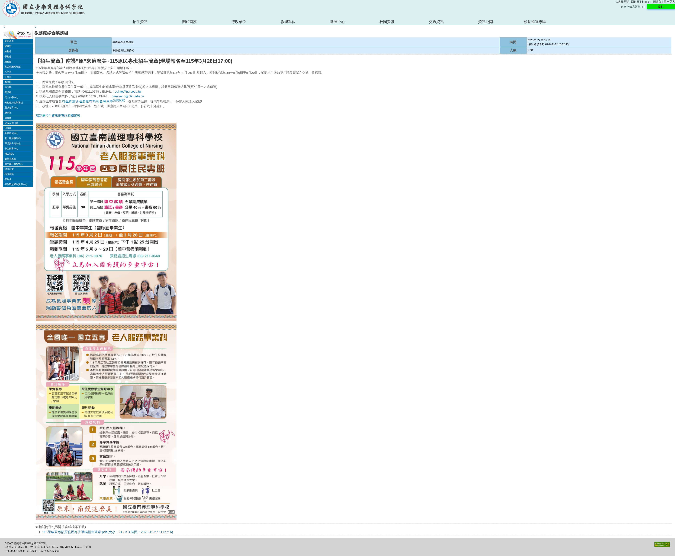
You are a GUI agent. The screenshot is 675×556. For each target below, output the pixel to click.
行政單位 (238, 22)
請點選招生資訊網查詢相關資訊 (58, 115)
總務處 (8, 61)
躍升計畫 (9, 169)
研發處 (8, 128)
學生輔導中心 (11, 148)
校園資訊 (387, 22)
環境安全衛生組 (13, 143)
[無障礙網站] (662, 546)
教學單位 (288, 22)
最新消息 (9, 41)
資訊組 (8, 92)
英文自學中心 (11, 97)
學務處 (8, 56)
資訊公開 (485, 22)
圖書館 (657, 1)
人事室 (8, 71)
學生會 (8, 179)
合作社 (8, 112)
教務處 (8, 51)
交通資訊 (436, 22)
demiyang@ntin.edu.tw (128, 96)
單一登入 (669, 1)
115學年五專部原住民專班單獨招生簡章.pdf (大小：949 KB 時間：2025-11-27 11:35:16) (107, 532)
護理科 (8, 87)
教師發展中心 (11, 133)
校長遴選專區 (535, 22)
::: (617, 1)
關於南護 (189, 22)
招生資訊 (140, 22)
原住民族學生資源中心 (16, 184)
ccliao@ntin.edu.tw (128, 91)
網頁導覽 (623, 1)
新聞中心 (337, 22)
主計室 (8, 77)
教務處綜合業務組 (14, 102)
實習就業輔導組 (13, 66)
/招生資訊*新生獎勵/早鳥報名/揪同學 (93, 101)
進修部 (8, 82)
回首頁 (635, 1)
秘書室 (8, 46)
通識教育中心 (11, 107)
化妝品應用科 (11, 123)
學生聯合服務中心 (14, 164)
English (646, 1)
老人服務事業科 (13, 138)
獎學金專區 (10, 159)
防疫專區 (9, 174)
